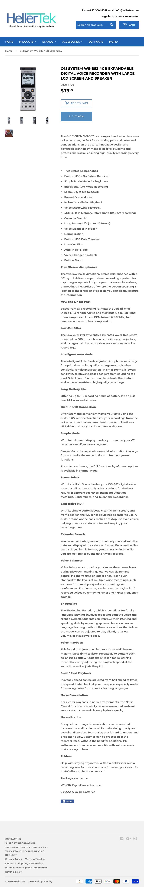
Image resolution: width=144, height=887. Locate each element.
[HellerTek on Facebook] (122, 839)
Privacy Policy (13, 859)
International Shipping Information (26, 867)
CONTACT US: (13, 839)
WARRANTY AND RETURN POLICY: (26, 847)
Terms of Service (35, 859)
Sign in (106, 16)
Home (8, 50)
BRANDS (48, 41)
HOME (9, 41)
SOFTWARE (96, 41)
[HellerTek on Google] (128, 839)
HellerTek (19, 881)
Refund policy (13, 871)
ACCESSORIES (71, 41)
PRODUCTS (26, 41)
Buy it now (76, 116)
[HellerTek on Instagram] (135, 839)
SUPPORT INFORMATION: (20, 843)
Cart (131, 24)
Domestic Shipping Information (24, 863)
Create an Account (127, 16)
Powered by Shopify (40, 881)
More (113, 41)
